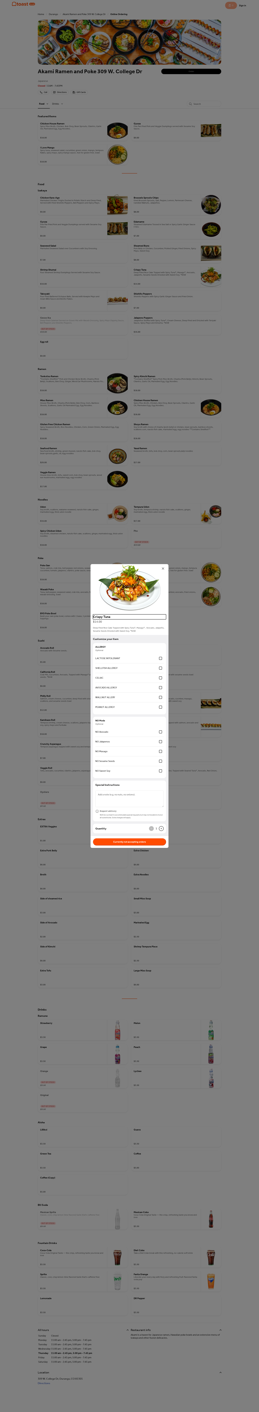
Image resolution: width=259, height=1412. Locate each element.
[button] (129, 588)
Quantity (100, 828)
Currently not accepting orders (129, 841)
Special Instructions (107, 785)
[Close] (163, 569)
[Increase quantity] (161, 828)
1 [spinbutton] (156, 828)
